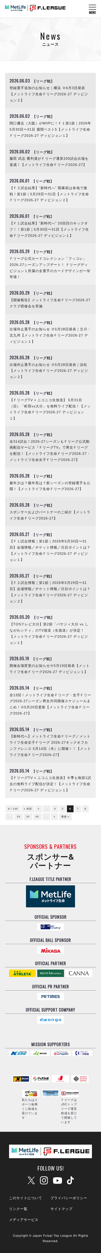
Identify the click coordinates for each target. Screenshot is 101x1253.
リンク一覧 (18, 1208)
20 (18, 816)
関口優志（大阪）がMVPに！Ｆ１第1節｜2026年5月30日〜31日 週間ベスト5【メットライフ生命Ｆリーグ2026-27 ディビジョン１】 (50, 129)
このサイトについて (25, 1197)
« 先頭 (28, 808)
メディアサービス (23, 1219)
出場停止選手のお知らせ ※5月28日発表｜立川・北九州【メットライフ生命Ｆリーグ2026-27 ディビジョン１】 (50, 335)
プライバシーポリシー (68, 1197)
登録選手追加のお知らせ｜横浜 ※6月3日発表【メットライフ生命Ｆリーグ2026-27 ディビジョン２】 (49, 94)
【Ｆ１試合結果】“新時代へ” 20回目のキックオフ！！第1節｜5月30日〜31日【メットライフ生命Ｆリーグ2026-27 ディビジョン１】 (49, 229)
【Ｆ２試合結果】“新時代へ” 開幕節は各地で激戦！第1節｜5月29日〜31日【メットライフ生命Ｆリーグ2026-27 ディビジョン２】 (49, 194)
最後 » (65, 816)
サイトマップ (61, 1208)
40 (37, 816)
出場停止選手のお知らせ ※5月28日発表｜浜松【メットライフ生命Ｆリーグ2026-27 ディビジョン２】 (49, 371)
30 (28, 816)
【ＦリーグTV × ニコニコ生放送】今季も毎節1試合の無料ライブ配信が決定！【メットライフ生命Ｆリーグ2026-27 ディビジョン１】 (50, 784)
